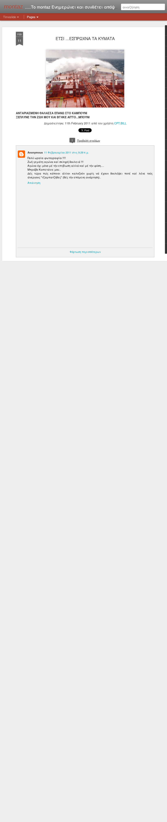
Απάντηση (33, 183)
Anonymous (35, 152)
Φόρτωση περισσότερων (85, 252)
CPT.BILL (120, 123)
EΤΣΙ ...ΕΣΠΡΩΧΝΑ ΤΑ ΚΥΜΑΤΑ (85, 38)
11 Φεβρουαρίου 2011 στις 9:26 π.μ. (66, 152)
